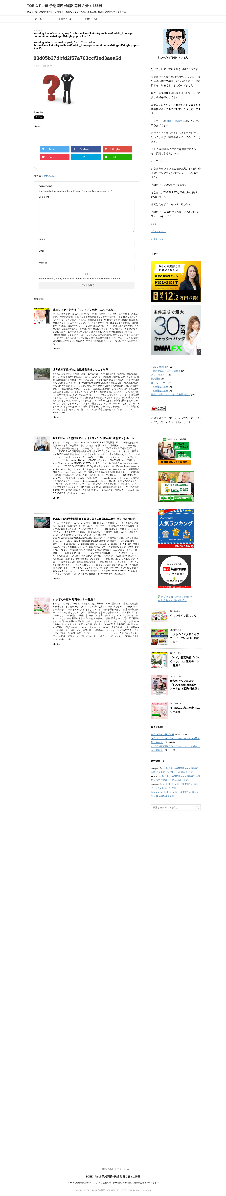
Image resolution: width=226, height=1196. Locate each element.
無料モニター (159, 382)
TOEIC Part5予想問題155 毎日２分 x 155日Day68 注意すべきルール (93, 438)
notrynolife (49, 175)
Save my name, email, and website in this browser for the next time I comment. (80, 278)
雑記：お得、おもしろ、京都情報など (170, 394)
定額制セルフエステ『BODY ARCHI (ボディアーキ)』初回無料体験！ (185, 684)
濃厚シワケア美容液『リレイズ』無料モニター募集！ (84, 309)
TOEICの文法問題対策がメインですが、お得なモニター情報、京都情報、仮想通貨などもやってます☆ (113, 1182)
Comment (44, 196)
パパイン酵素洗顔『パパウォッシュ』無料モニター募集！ (184, 661)
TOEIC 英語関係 (175, 121)
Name (42, 239)
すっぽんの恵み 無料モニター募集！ (74, 599)
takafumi (155, 792)
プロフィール (65, 19)
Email (41, 250)
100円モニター (160, 386)
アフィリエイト (159, 374)
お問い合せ (157, 239)
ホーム (38, 19)
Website (43, 262)
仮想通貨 (155, 378)
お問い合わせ (91, 19)
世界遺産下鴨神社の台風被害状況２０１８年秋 (82, 369)
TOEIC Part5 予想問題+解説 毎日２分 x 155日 (64, 6)
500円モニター (160, 390)
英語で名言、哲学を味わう (167, 370)
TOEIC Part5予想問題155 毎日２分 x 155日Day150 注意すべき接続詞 (94, 518)
